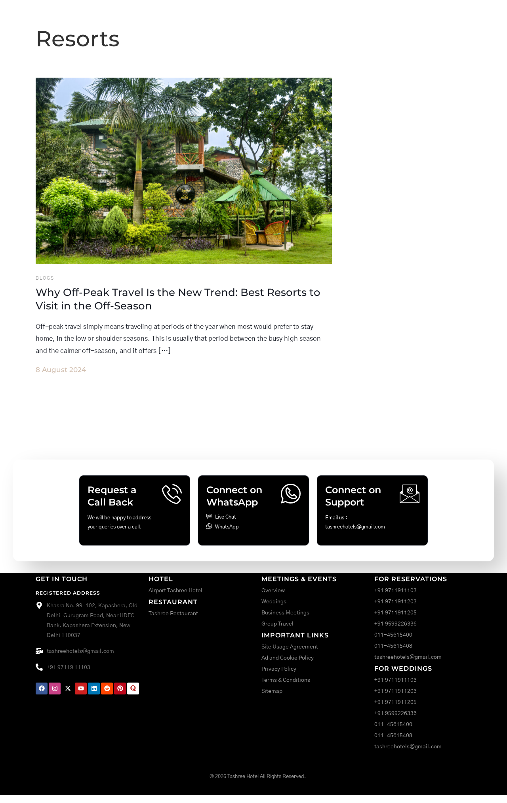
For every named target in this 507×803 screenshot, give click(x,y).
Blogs (45, 278)
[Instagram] (55, 688)
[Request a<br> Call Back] (172, 494)
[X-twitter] (68, 688)
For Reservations (410, 579)
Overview (273, 590)
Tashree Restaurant (173, 613)
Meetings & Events (299, 579)
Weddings (273, 602)
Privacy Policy (278, 669)
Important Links (295, 635)
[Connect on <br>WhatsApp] (291, 494)
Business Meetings (285, 613)
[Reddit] (107, 688)
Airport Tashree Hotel (175, 590)
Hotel (161, 579)
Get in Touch (62, 579)
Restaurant (173, 602)
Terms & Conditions (285, 680)
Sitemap (271, 691)
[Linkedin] (94, 688)
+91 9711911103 (395, 590)
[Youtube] (81, 688)
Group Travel (277, 624)
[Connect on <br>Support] (409, 494)
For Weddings (403, 668)
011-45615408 (393, 646)
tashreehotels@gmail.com (408, 657)
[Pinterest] (120, 688)
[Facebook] (42, 688)
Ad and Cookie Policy (287, 658)
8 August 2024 (61, 370)
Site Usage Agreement (289, 647)
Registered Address (68, 593)
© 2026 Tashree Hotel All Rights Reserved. (258, 776)
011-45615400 (393, 635)
